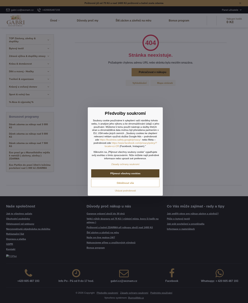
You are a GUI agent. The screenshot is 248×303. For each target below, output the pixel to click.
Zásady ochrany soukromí (125, 164)
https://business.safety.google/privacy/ (120, 139)
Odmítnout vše (125, 183)
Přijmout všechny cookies (125, 173)
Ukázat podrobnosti (125, 190)
